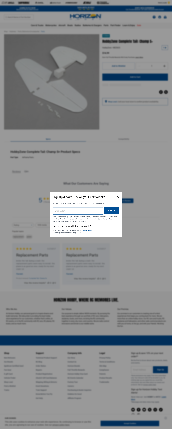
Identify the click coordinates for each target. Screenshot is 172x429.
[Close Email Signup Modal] (117, 196)
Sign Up (111, 211)
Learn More (87, 230)
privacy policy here (79, 221)
